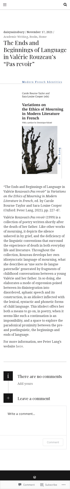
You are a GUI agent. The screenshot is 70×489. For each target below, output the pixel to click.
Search (64, 4)
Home (43, 36)
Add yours (25, 384)
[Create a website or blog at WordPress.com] (34, 477)
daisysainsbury (14, 32)
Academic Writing (16, 36)
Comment (53, 442)
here (19, 346)
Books (33, 36)
